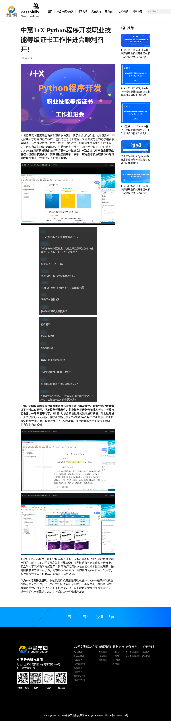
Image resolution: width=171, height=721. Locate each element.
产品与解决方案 (65, 11)
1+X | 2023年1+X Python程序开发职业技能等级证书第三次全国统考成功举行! (135, 189)
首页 (50, 11)
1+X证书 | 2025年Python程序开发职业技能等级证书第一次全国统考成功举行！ (135, 53)
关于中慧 (137, 11)
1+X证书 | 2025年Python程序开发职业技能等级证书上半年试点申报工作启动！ (135, 92)
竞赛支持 (96, 11)
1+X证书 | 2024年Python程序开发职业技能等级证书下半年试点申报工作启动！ (135, 130)
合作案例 (124, 11)
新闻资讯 (82, 11)
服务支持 (110, 11)
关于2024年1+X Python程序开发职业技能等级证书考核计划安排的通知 (135, 160)
